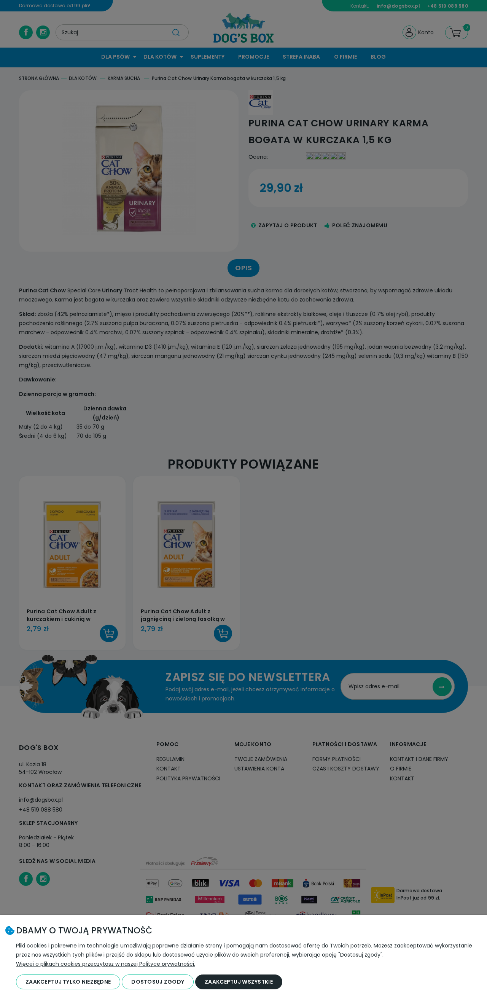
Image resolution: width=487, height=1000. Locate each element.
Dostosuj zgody (157, 982)
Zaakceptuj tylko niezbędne (68, 982)
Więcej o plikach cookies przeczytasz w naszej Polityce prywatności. (105, 964)
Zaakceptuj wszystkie (239, 982)
